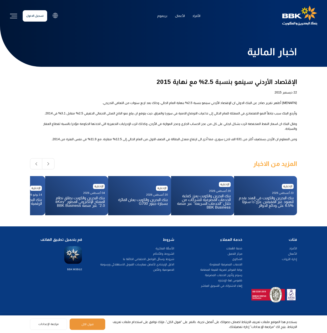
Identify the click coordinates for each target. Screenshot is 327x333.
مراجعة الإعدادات (48, 324)
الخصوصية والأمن (163, 269)
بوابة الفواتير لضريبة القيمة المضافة (221, 269)
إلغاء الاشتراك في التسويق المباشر (221, 285)
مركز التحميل (235, 253)
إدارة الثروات (289, 259)
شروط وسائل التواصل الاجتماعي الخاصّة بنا (148, 259)
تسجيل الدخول (35, 15)
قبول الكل (87, 324)
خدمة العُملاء (234, 248)
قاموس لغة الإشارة (230, 280)
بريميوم (162, 16)
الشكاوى (237, 259)
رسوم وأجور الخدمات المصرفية (223, 275)
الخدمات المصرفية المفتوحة (225, 264)
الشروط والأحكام (163, 253)
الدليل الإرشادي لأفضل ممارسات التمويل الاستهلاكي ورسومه (137, 264)
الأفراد (196, 16)
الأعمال (180, 16)
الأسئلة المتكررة (164, 248)
